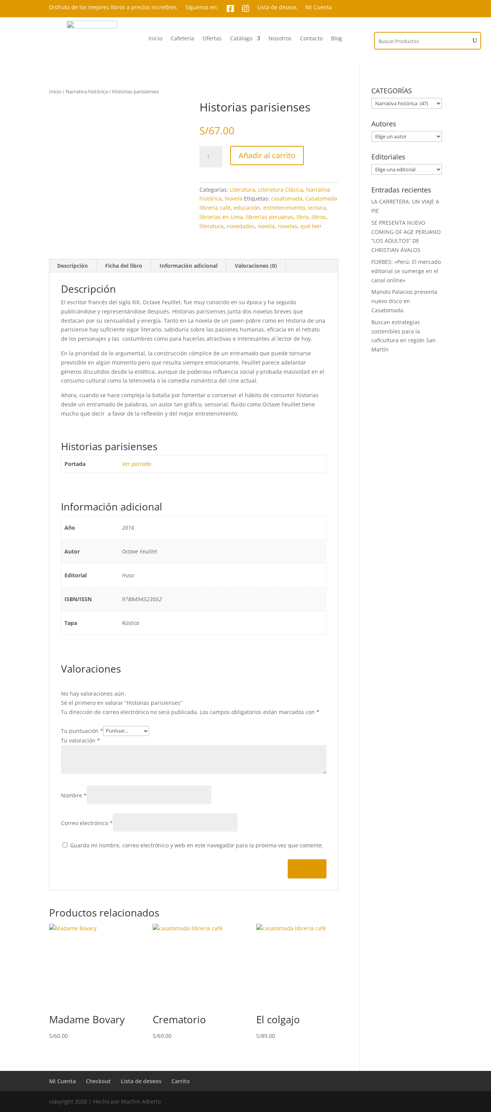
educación (247, 207)
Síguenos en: (201, 8)
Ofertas (212, 39)
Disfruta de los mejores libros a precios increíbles (113, 8)
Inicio (155, 39)
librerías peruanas (269, 216)
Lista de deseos (277, 8)
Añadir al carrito (267, 155)
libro (302, 216)
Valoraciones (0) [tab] (256, 265)
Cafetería (182, 39)
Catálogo (241, 39)
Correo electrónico (87, 823)
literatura (211, 226)
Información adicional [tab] (188, 265)
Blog (336, 39)
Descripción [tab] (72, 265)
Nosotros (280, 39)
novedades (241, 226)
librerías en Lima (221, 216)
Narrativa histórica (87, 91)
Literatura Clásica (280, 189)
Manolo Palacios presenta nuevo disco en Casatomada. (404, 301)
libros (318, 216)
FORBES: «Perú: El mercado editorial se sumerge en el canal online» (406, 271)
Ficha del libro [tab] (123, 265)
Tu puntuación (82, 730)
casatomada (286, 198)
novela (266, 226)
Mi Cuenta (318, 8)
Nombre (74, 795)
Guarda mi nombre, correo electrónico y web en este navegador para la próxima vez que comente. (196, 845)
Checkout (98, 1081)
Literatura (242, 189)
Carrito (180, 1081)
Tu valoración (80, 740)
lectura (317, 207)
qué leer (311, 226)
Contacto (311, 39)
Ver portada (136, 463)
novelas (287, 226)
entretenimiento (284, 207)
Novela (233, 198)
